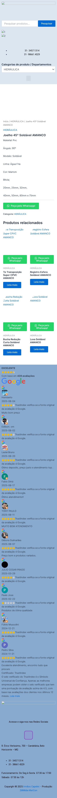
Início (5, 121)
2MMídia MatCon (28, 790)
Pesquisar (46, 23)
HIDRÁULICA (17, 121)
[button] (28, 40)
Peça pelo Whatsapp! (22, 205)
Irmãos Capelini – (32, 786)
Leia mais (12, 285)
